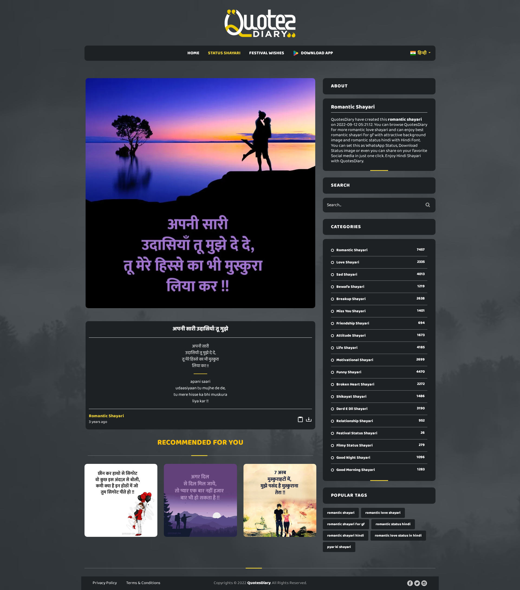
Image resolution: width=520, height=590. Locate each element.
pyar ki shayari (339, 547)
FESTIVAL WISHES (266, 53)
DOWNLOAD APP (317, 53)
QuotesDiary (259, 583)
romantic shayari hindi (345, 535)
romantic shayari (341, 513)
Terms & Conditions (143, 583)
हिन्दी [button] (422, 53)
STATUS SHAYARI (224, 53)
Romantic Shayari (106, 416)
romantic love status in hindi (398, 535)
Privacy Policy (105, 583)
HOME (193, 53)
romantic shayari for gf (346, 524)
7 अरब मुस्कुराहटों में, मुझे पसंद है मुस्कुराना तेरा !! (279, 500)
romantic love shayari (383, 513)
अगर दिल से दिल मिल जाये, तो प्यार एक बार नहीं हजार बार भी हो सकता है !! (200, 500)
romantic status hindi (393, 524)
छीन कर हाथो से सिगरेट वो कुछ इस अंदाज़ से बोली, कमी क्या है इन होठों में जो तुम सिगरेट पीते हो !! (121, 500)
